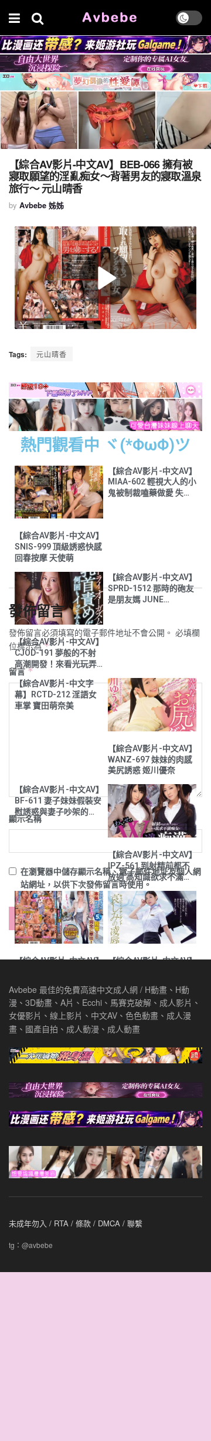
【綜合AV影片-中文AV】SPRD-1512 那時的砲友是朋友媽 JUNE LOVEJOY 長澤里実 (151, 588)
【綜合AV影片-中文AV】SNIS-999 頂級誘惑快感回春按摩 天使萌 (58, 546)
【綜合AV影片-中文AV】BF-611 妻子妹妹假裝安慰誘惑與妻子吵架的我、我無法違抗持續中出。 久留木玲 (58, 801)
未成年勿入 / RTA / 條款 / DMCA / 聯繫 (75, 1223)
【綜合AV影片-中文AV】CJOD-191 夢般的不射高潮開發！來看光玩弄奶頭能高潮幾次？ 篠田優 (57, 653)
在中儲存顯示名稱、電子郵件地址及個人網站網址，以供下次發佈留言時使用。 (111, 877)
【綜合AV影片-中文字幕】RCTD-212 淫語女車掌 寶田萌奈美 (56, 694)
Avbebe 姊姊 (41, 205)
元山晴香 (51, 354)
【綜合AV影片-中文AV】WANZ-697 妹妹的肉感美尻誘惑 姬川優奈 (150, 759)
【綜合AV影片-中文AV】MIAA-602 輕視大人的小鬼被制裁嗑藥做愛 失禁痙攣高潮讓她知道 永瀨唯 (152, 482)
